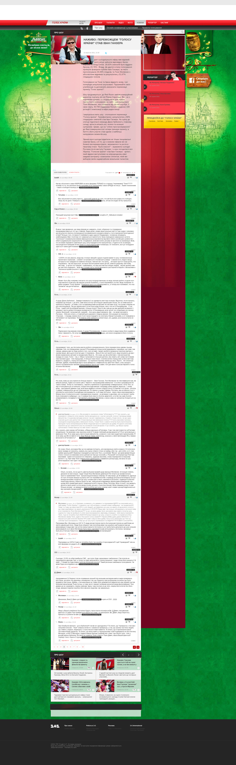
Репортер (152, 23)
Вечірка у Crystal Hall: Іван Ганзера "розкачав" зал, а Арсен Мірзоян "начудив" (127, 684)
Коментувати (74, 172)
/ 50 (131, 655)
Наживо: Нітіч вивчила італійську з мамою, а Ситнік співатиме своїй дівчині (81, 684)
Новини (140, 23)
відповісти (62, 190)
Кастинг (164, 23)
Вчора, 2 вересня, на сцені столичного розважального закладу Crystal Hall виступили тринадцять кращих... (117, 697)
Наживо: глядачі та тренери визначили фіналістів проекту (79, 662)
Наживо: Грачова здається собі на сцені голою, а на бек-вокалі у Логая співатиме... (126, 662)
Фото (130, 23)
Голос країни (60, 22)
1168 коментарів (60, 172)
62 (83, 647)
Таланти (110, 23)
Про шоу (98, 23)
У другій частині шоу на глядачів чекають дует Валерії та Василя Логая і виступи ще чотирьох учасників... (117, 675)
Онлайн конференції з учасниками (122, 28)
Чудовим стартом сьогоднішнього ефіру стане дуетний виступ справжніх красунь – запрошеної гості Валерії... (73, 697)
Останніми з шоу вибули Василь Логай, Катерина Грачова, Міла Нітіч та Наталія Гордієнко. (73, 674)
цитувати (74, 190)
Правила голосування (152, 28)
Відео (121, 23)
